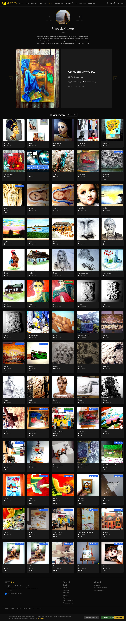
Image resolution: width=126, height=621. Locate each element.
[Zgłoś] (114, 3)
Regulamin (97, 585)
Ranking (91, 3)
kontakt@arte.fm (99, 590)
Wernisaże (70, 3)
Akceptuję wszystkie (109, 617)
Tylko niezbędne (91, 617)
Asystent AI (118, 617)
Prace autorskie (68, 603)
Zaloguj (120, 3)
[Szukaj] (107, 3)
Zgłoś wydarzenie (68, 600)
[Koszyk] (111, 3)
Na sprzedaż (72, 115)
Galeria (34, 3)
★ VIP (51, 3)
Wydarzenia (81, 3)
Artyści (43, 3)
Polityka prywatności (100, 587)
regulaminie (40, 618)
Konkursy (59, 3)
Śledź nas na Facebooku (15, 593)
